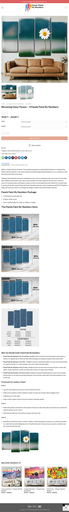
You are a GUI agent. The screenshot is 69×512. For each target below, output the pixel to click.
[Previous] (5, 49)
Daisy (9, 153)
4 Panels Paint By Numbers (15, 104)
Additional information (19, 165)
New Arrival (29, 151)
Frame (3, 126)
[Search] (66, 7)
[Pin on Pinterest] (15, 157)
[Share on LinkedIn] (22, 157)
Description (5, 165)
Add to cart (34, 138)
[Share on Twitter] (9, 157)
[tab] (5, 165)
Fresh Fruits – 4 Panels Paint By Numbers (56, 490)
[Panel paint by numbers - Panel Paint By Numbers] (34, 8)
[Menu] (2, 7)
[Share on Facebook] (6, 157)
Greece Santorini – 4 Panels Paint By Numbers (11, 490)
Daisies (6, 153)
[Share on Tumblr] (25, 157)
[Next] (64, 49)
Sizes (3, 121)
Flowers (28, 104)
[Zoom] (3, 80)
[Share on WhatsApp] (3, 157)
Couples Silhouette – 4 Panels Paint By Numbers (34, 490)
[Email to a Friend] (12, 157)
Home (3, 104)
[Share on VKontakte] (19, 157)
